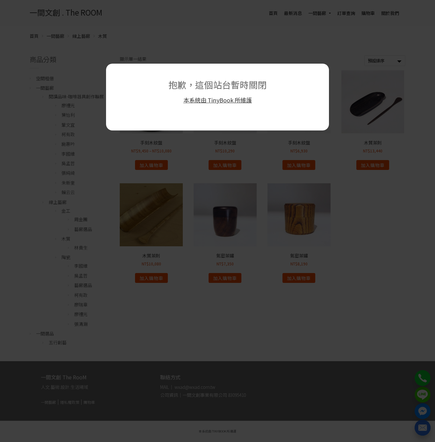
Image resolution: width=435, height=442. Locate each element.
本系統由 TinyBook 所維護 (217, 100)
